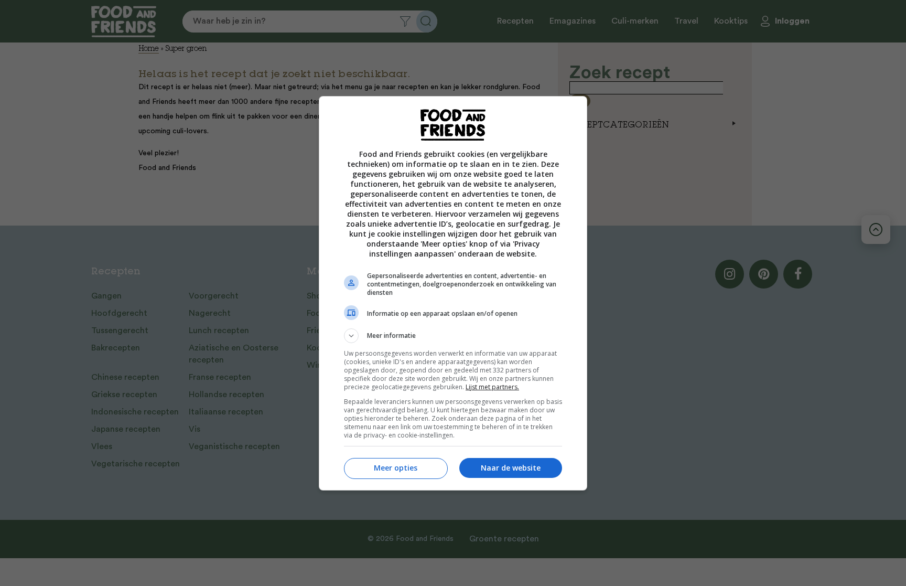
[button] (453, 335)
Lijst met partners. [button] (492, 386)
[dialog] (453, 293)
